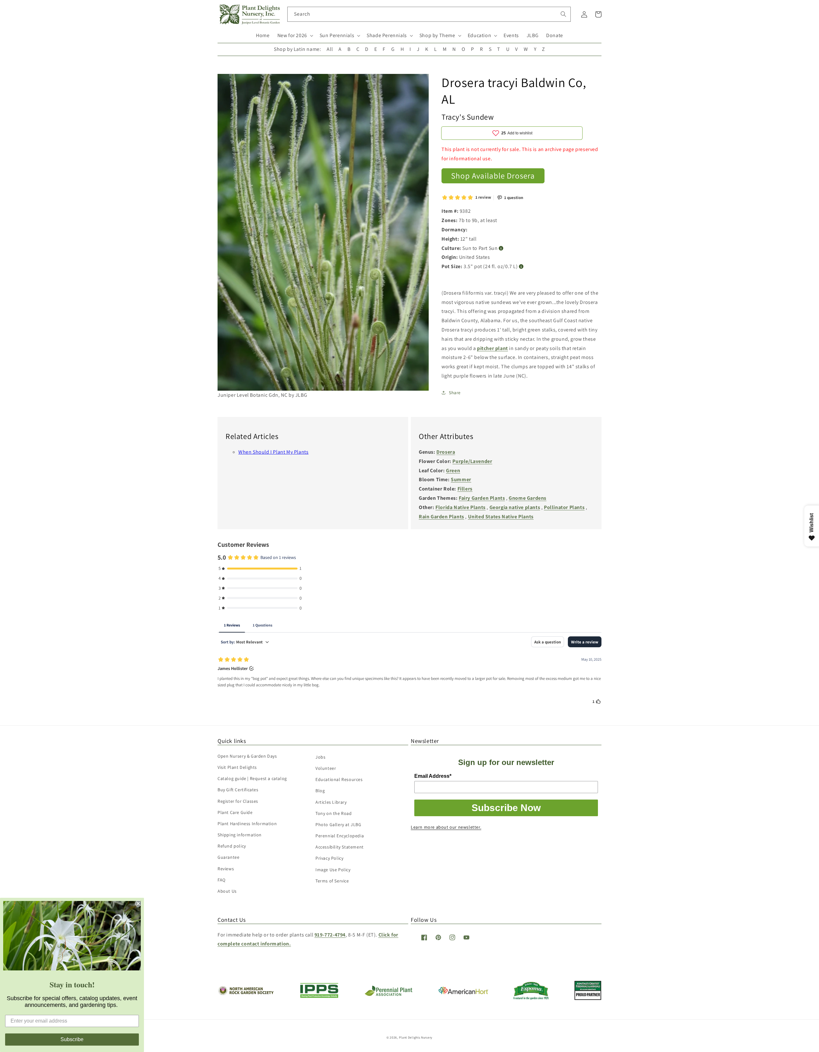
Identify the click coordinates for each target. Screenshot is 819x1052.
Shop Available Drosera (493, 175)
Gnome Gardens (527, 498)
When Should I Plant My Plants (273, 452)
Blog (320, 790)
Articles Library (331, 802)
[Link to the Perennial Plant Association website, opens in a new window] (388, 994)
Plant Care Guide (235, 812)
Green (453, 470)
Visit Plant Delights (237, 767)
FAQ (222, 880)
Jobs (320, 757)
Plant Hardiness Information (247, 823)
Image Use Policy (333, 870)
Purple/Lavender (472, 461)
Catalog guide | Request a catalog (252, 778)
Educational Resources (339, 779)
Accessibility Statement (339, 847)
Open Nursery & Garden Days (247, 756)
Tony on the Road (333, 813)
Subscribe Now (506, 807)
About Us (227, 891)
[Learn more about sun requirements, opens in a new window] (501, 248)
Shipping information (240, 835)
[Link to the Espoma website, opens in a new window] (531, 998)
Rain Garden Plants (441, 516)
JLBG (532, 35)
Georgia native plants (514, 507)
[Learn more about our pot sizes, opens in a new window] (521, 267)
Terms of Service (332, 881)
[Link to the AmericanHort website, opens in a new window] (463, 992)
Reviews (226, 869)
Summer (461, 479)
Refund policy (232, 846)
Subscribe (71, 1039)
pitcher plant (492, 348)
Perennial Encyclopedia (339, 836)
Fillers (465, 488)
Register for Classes (238, 801)
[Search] (563, 14)
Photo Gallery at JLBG (338, 824)
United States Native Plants (501, 516)
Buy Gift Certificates (238, 790)
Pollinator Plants (564, 507)
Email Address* (432, 776)
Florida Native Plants (460, 507)
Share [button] (455, 392)
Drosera (445, 452)
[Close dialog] (138, 903)
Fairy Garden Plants (482, 498)
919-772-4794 (330, 934)
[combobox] (429, 14)
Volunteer (325, 768)
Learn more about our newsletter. (446, 827)
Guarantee (228, 857)
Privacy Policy (329, 858)
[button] (295, 35)
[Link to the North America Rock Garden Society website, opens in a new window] (246, 993)
